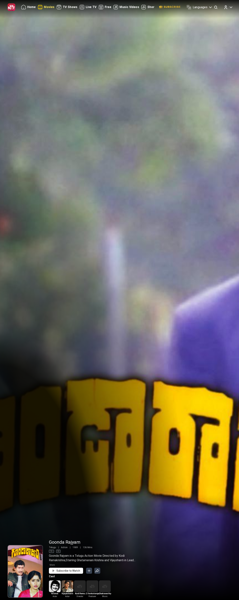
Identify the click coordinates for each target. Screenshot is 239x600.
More (52, 565)
